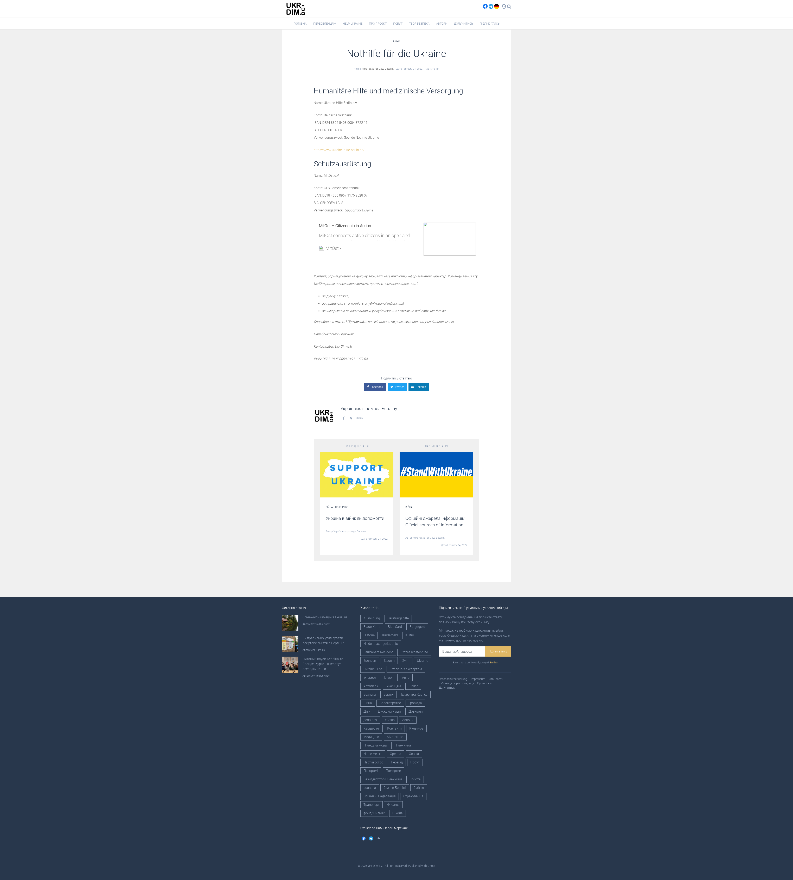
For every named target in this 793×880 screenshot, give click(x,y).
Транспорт (371, 805)
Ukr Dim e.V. (375, 865)
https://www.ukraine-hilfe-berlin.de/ (339, 150)
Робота (415, 779)
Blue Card (395, 627)
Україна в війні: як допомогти (355, 518)
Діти (366, 711)
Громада (415, 703)
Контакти (394, 728)
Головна (300, 23)
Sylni (405, 661)
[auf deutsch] (496, 6)
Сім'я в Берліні (394, 788)
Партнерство (373, 762)
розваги (369, 788)
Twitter (399, 387)
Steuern (389, 661)
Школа (397, 813)
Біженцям (393, 686)
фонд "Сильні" (374, 813)
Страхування (413, 796)
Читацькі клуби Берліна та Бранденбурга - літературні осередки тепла (323, 664)
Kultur (409, 635)
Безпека (369, 694)
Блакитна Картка (414, 694)
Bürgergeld (417, 627)
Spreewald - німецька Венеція (325, 617)
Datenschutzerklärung (453, 679)
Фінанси (393, 805)
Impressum (478, 679)
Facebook (376, 387)
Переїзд (397, 762)
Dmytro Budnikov (320, 624)
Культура (416, 728)
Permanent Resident (378, 652)
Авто (406, 678)
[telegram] (491, 6)
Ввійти (493, 662)
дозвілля (370, 720)
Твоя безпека (419, 23)
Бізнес (413, 686)
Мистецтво (395, 737)
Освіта (414, 754)
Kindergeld (390, 635)
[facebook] (484, 6)
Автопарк (370, 686)
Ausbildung (371, 618)
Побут (397, 23)
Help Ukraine (352, 23)
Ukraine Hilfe (372, 669)
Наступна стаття (436, 446)
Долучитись (463, 23)
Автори (441, 23)
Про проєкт (378, 23)
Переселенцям (324, 23)
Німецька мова (375, 745)
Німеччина (402, 745)
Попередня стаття (356, 446)
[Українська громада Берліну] (324, 415)
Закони (407, 720)
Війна (396, 41)
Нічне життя (372, 754)
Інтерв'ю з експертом (406, 669)
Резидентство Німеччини (382, 779)
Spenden (369, 661)
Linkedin (420, 387)
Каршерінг (371, 728)
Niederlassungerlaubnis (380, 644)
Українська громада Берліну (378, 68)
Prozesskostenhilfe (414, 652)
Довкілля (415, 711)
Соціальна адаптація (379, 796)
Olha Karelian (317, 650)
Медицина (371, 737)
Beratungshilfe (398, 618)
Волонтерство (390, 703)
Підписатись (490, 23)
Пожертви (341, 507)
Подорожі (370, 771)
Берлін (388, 694)
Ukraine (422, 661)
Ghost (431, 865)
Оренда (395, 754)
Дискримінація (389, 711)
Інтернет (369, 678)
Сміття (418, 788)
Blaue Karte (371, 627)
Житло (390, 720)
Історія (389, 678)
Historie (369, 635)
